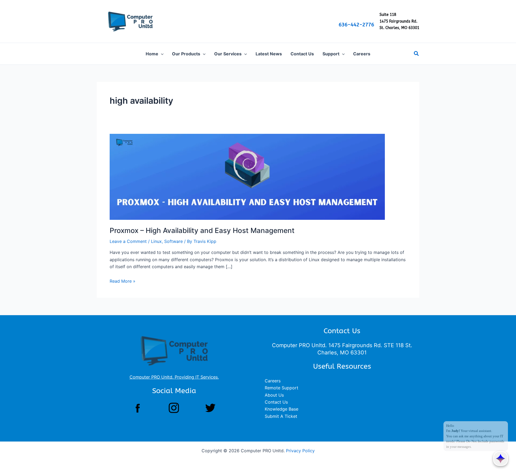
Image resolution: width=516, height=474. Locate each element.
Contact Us (276, 402)
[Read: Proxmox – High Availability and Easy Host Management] (247, 176)
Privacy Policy (300, 450)
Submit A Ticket (281, 416)
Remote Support (281, 387)
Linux (156, 241)
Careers (273, 380)
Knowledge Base (281, 409)
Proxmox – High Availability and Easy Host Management (202, 230)
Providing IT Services (196, 377)
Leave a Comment (128, 241)
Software (173, 241)
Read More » (122, 281)
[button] (161, 53)
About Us (274, 395)
